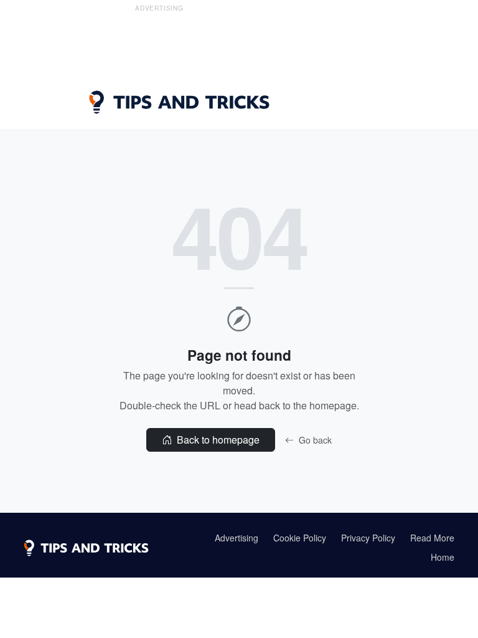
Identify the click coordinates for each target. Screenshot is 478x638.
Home (442, 557)
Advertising (236, 537)
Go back (314, 440)
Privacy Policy (368, 537)
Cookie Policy (299, 537)
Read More (432, 537)
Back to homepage (217, 439)
